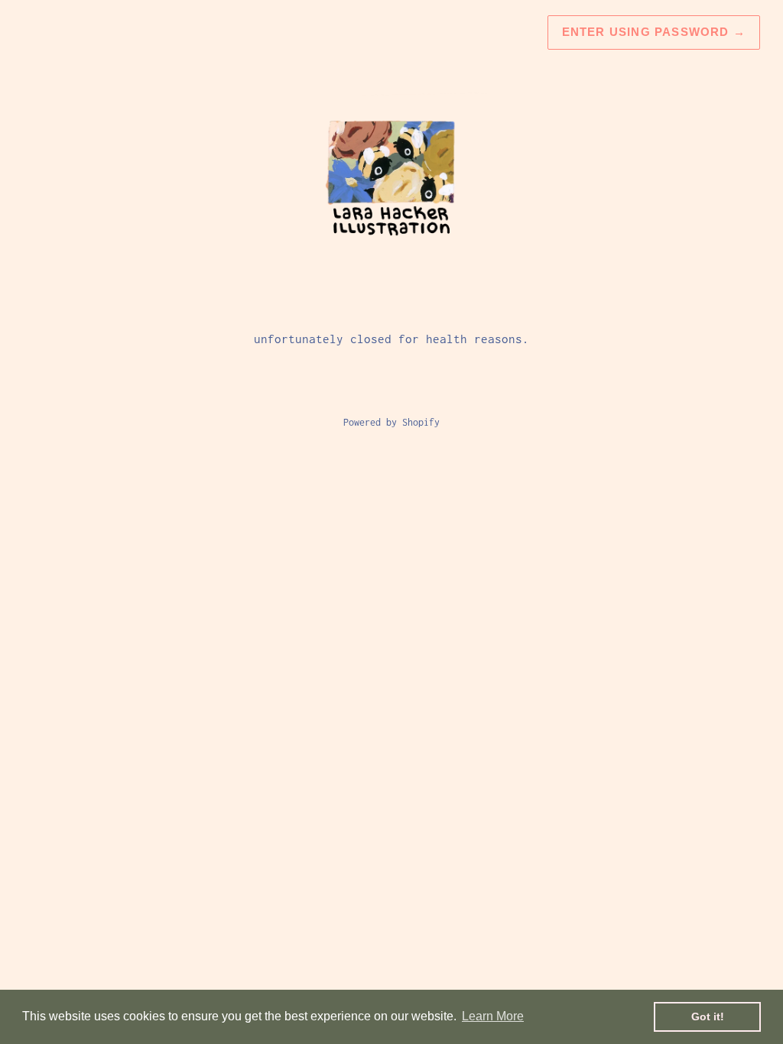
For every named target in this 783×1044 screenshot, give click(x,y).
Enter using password (654, 31)
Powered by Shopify (391, 422)
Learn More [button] (493, 1016)
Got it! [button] (707, 1016)
